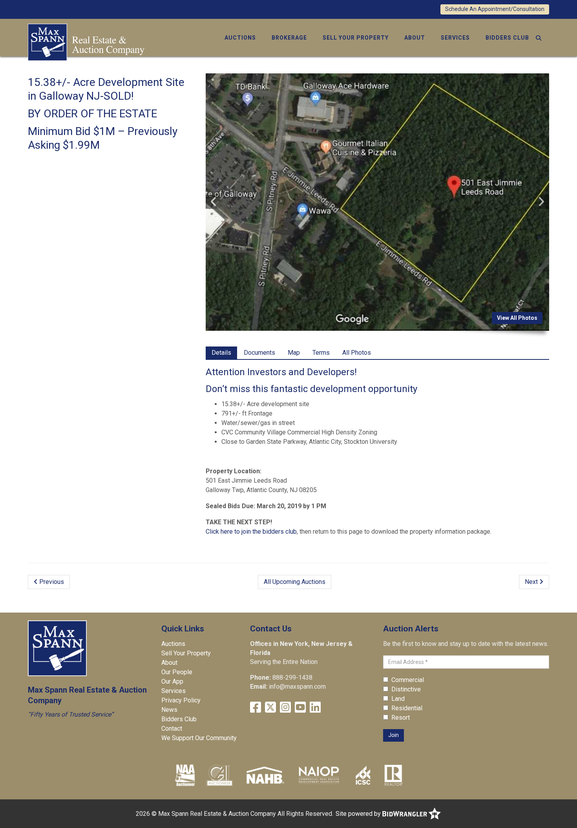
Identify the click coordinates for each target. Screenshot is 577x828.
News (169, 709)
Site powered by (359, 813)
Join (393, 735)
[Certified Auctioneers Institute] (219, 775)
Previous (51, 581)
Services (455, 38)
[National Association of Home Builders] (264, 775)
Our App (172, 681)
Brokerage (289, 38)
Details (221, 352)
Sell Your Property (356, 38)
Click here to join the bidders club (251, 531)
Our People (176, 672)
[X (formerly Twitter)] (270, 707)
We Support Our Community (199, 738)
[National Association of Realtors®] (393, 775)
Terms (321, 352)
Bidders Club (507, 38)
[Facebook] (255, 707)
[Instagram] (285, 707)
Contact (171, 728)
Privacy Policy (181, 700)
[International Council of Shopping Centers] (363, 775)
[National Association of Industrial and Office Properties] (319, 775)
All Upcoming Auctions (294, 581)
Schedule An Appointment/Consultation (494, 9)
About (414, 38)
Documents (259, 352)
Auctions (240, 38)
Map (294, 352)
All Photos (356, 352)
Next (532, 581)
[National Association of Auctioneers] (185, 775)
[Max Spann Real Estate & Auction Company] (86, 41)
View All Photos (517, 318)
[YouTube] (300, 707)
